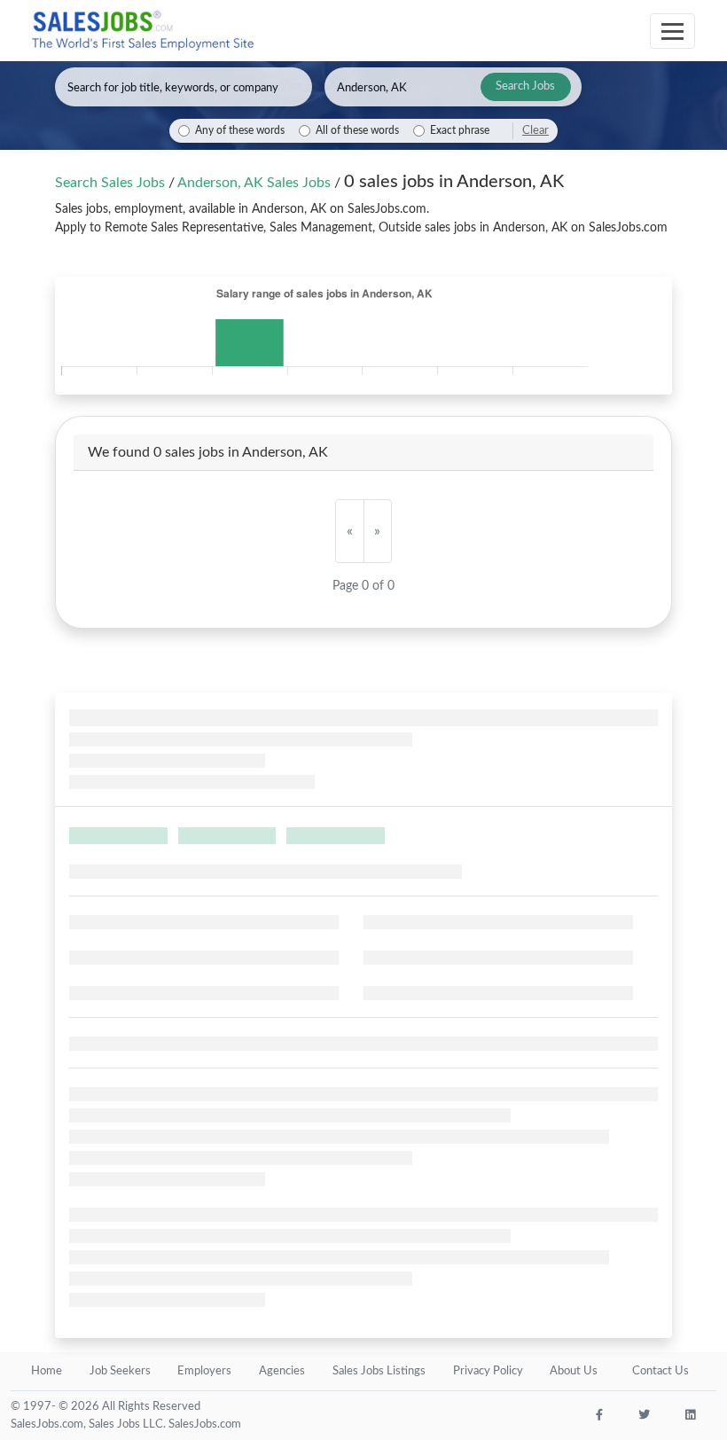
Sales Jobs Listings (379, 1371)
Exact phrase (459, 131)
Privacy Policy (488, 1371)
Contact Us (660, 1371)
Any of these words (240, 131)
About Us (574, 1371)
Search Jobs (525, 86)
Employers (204, 1371)
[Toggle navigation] (672, 31)
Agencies (282, 1371)
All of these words (357, 131)
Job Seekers (120, 1371)
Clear (535, 130)
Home (46, 1371)
